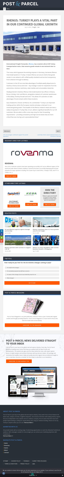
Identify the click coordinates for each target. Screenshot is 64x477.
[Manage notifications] (3, 473)
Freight (34, 27)
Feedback (26, 461)
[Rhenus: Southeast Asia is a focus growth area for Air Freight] (46, 225)
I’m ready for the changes (13, 267)
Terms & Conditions (10, 464)
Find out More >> (8, 436)
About (6, 450)
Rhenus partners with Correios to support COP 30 (18, 248)
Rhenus (31, 64)
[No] (62, 472)
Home (6, 443)
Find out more (11, 176)
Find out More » (28, 422)
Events (6, 448)
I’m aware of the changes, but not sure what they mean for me (21, 274)
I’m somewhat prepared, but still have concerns (18, 271)
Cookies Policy (15, 461)
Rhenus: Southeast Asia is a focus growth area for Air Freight (46, 230)
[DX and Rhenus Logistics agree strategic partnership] (18, 225)
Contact (6, 452)
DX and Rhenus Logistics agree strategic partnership (17, 230)
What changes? (10, 278)
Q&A (33, 464)
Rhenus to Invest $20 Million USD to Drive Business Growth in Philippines (45, 248)
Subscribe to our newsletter (19, 361)
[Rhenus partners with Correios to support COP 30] (18, 243)
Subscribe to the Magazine (32, 325)
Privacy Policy (24, 464)
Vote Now (32, 283)
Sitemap (5, 461)
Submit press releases (39, 461)
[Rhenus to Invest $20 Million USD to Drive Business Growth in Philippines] (46, 243)
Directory (7, 445)
